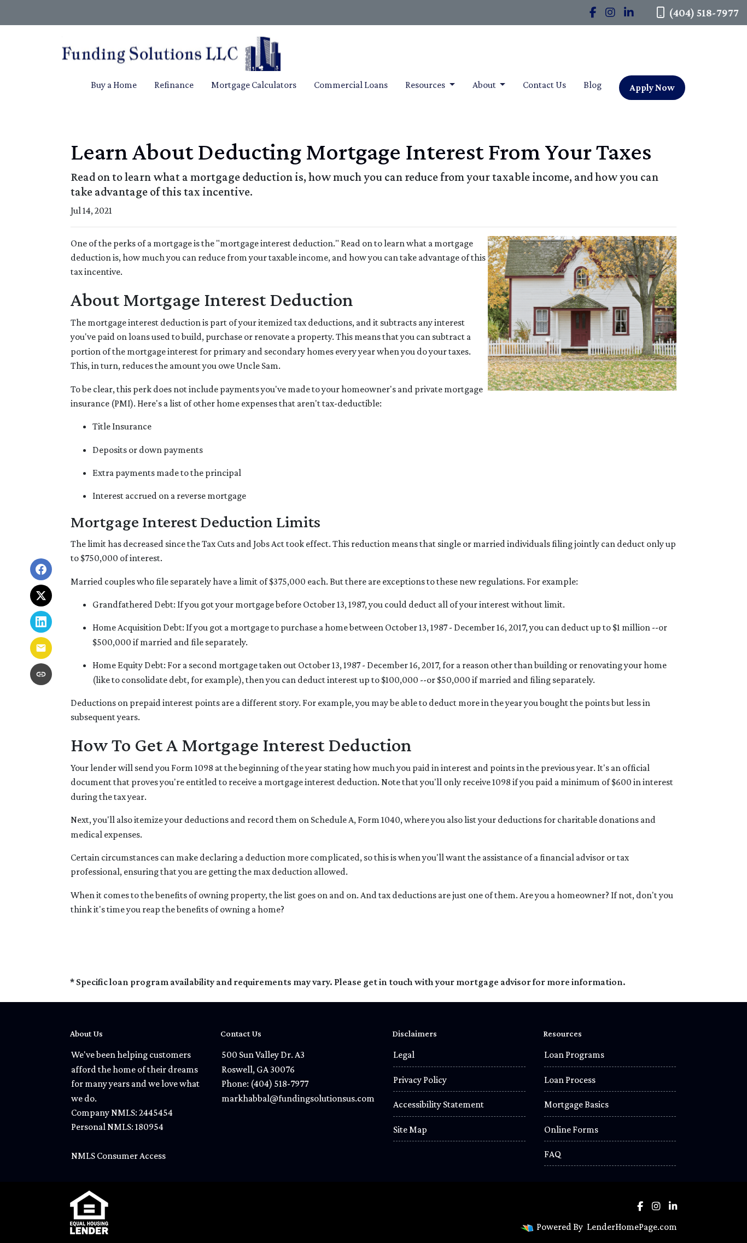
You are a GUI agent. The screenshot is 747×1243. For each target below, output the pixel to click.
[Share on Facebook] (41, 569)
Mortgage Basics (576, 1104)
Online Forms (571, 1129)
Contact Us (544, 84)
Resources (426, 84)
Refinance (174, 84)
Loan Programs (574, 1054)
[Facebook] (593, 12)
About (485, 84)
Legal (404, 1054)
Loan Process (570, 1079)
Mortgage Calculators (253, 84)
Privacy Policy (420, 1079)
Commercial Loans (351, 84)
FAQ (552, 1153)
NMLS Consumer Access (118, 1155)
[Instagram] (610, 12)
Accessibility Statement (438, 1104)
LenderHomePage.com (632, 1226)
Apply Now (652, 87)
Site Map (410, 1129)
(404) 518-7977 (704, 13)
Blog (592, 84)
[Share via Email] (41, 648)
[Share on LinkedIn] (41, 622)
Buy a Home (114, 84)
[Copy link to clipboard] (41, 674)
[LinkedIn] (629, 12)
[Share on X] (41, 595)
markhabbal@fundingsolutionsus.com (298, 1098)
